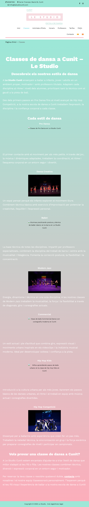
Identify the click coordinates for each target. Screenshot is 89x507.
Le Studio (42, 504)
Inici (18, 28)
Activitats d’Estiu (39, 28)
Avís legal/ (51, 504)
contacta (69, 476)
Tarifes (72, 28)
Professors (62, 28)
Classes (26, 28)
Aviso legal (59, 504)
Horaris (52, 28)
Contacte (70, 34)
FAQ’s (80, 28)
